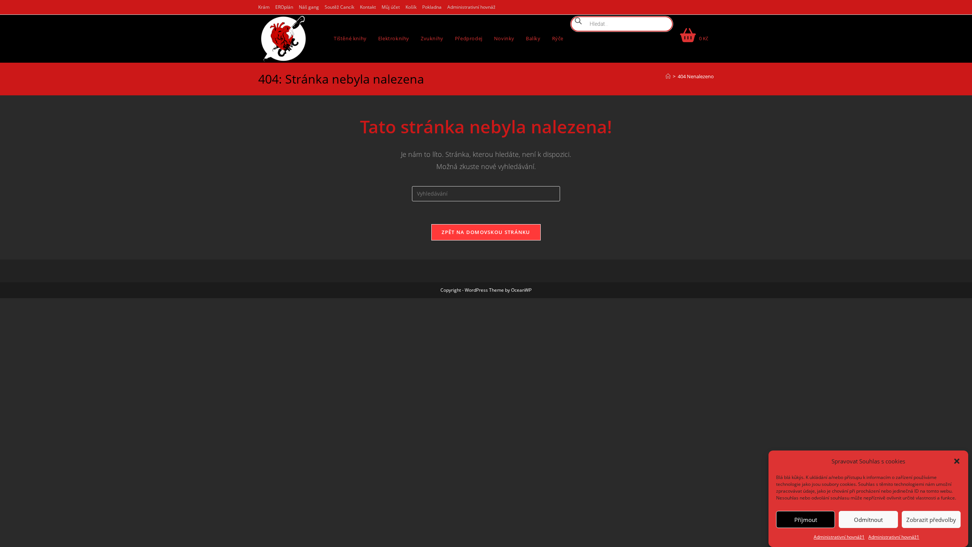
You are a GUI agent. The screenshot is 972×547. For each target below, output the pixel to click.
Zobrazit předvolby (931, 519)
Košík (411, 7)
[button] (957, 461)
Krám (264, 7)
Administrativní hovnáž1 (839, 537)
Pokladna (432, 7)
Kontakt (368, 7)
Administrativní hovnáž (471, 7)
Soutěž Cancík (339, 7)
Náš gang (309, 7)
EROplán (284, 7)
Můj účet (391, 7)
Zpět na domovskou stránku (486, 232)
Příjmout (805, 519)
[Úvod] (668, 76)
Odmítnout (868, 519)
